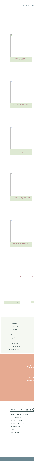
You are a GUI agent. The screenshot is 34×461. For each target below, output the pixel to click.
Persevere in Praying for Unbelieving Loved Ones (21, 244)
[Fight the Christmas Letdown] (21, 92)
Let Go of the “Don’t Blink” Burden (21, 59)
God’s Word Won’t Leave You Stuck (21, 151)
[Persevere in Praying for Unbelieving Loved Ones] (21, 231)
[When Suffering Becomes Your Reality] (21, 184)
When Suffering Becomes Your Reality (21, 198)
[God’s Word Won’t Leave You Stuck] (21, 138)
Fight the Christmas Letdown (21, 104)
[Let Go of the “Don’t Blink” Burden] (21, 45)
